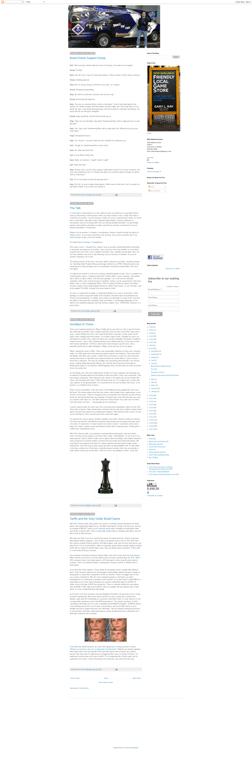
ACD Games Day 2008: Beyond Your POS (164, 474)
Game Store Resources (157, 447)
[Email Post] (116, 194)
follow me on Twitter (173, 269)
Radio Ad (152, 449)
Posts (152, 187)
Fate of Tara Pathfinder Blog (159, 455)
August (154, 357)
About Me (152, 439)
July (152, 360)
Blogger (135, 748)
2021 (151, 342)
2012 (151, 414)
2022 (151, 339)
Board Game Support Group (87, 58)
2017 (151, 398)
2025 (151, 330)
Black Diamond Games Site (159, 441)
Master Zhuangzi (84, 242)
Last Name (152, 305)
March (153, 385)
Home (106, 678)
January (154, 391)
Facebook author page (106, 528)
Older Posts (137, 678)
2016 (151, 401)
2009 (151, 423)
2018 (151, 395)
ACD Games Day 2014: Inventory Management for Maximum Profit (161, 468)
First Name (152, 297)
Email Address (154, 289)
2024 (151, 333)
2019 (151, 348)
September (155, 354)
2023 (151, 336)
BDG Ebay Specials (156, 444)
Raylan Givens (75, 235)
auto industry (135, 555)
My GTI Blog (153, 457)
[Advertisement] (126, 720)
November (155, 351)
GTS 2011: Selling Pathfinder (159, 472)
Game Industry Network (157, 452)
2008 (151, 426)
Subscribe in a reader (155, 496)
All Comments (155, 191)
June (153, 363)
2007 (151, 429)
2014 (151, 408)
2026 (151, 327)
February (154, 388)
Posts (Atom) (84, 688)
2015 (151, 405)
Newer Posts (75, 678)
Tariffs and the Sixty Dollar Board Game (95, 518)
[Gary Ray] (148, 160)
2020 (151, 345)
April (153, 382)
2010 (151, 420)
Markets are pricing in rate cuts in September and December (93, 649)
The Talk (75, 208)
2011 (151, 417)
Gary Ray (150, 157)
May (153, 379)
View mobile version (105, 682)
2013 (151, 411)
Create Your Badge (153, 162)
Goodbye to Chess (81, 324)
